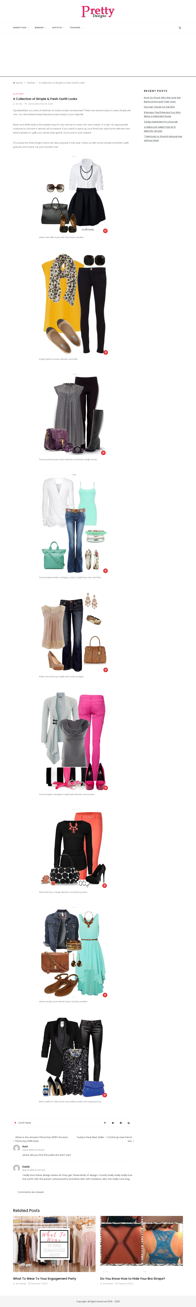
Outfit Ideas (24, 1122)
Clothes (18, 94)
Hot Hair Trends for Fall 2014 (159, 106)
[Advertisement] (98, 55)
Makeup (39, 27)
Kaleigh (22, 1283)
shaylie (109, 1283)
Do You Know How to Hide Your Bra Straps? (132, 1278)
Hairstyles (19, 27)
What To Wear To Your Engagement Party (44, 1278)
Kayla (26, 1166)
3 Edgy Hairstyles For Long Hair (161, 121)
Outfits (57, 27)
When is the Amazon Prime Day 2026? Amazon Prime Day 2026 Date (41, 1139)
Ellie (21, 103)
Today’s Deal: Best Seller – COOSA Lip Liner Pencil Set (104, 1139)
